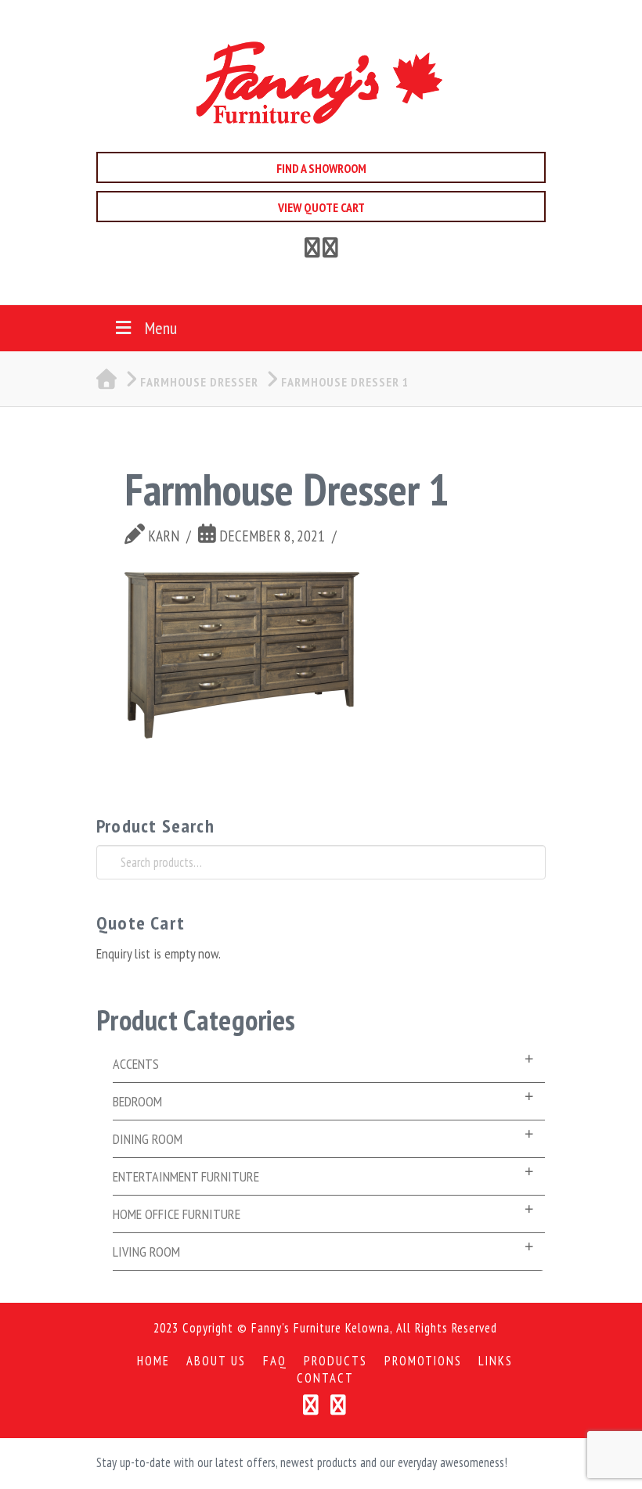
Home (153, 1361)
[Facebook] (312, 250)
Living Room (146, 1252)
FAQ (275, 1361)
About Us (216, 1361)
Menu (161, 328)
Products (335, 1361)
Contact (325, 1378)
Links (495, 1361)
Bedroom (137, 1101)
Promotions (423, 1361)
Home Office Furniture (176, 1214)
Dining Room (147, 1139)
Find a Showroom (321, 168)
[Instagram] (338, 1404)
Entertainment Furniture (186, 1176)
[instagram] (330, 250)
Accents (136, 1064)
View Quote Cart (321, 207)
